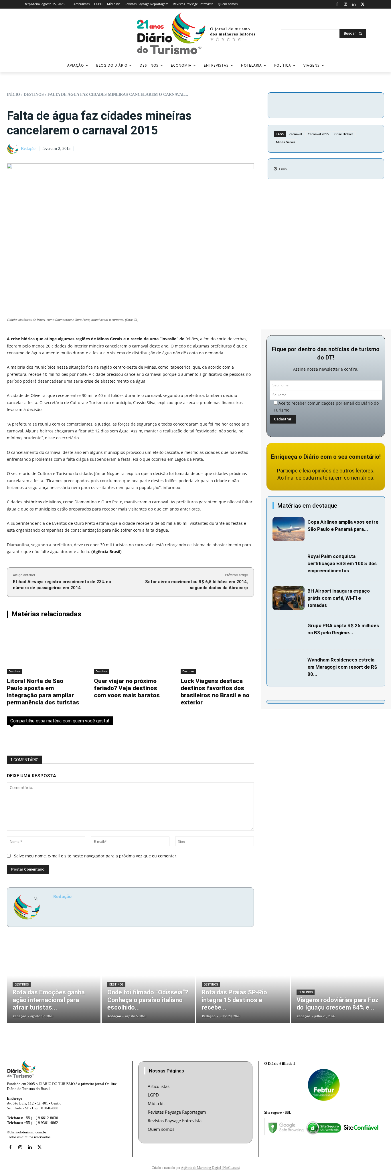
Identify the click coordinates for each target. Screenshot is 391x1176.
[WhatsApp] (361, 104)
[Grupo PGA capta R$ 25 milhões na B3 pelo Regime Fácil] (288, 633)
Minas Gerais (285, 142)
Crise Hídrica (343, 134)
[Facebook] (337, 4)
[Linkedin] (354, 4)
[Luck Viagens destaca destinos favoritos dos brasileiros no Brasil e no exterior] (217, 650)
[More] (374, 104)
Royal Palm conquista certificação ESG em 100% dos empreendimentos (342, 563)
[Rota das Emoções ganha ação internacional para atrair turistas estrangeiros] (53, 984)
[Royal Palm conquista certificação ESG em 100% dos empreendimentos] (288, 563)
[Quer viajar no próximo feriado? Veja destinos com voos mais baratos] (130, 650)
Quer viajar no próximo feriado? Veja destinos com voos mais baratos (127, 688)
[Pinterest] (348, 104)
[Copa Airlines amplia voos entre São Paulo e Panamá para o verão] (288, 529)
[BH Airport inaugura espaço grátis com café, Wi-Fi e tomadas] (288, 598)
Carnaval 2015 (318, 134)
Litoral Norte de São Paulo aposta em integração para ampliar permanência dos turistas (43, 692)
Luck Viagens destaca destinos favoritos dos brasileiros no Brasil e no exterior (215, 692)
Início (13, 94)
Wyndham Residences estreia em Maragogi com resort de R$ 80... (342, 667)
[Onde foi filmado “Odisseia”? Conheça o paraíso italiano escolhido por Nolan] (148, 984)
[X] (362, 4)
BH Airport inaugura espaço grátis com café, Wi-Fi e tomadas (338, 598)
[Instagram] (345, 4)
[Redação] (13, 149)
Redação (28, 148)
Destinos (34, 94)
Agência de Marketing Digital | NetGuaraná (210, 1168)
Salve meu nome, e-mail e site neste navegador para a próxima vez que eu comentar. (95, 856)
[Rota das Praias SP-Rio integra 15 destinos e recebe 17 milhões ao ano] (243, 984)
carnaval (295, 134)
